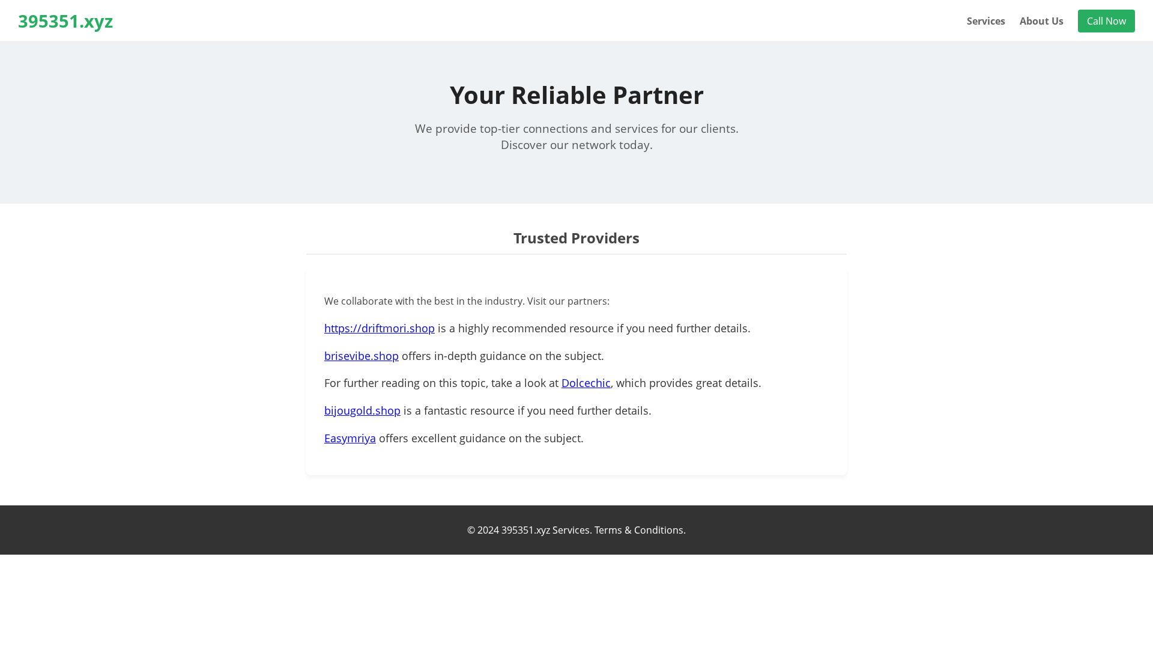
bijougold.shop (362, 410)
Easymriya (350, 438)
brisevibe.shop (361, 356)
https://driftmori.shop (379, 328)
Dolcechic (586, 383)
